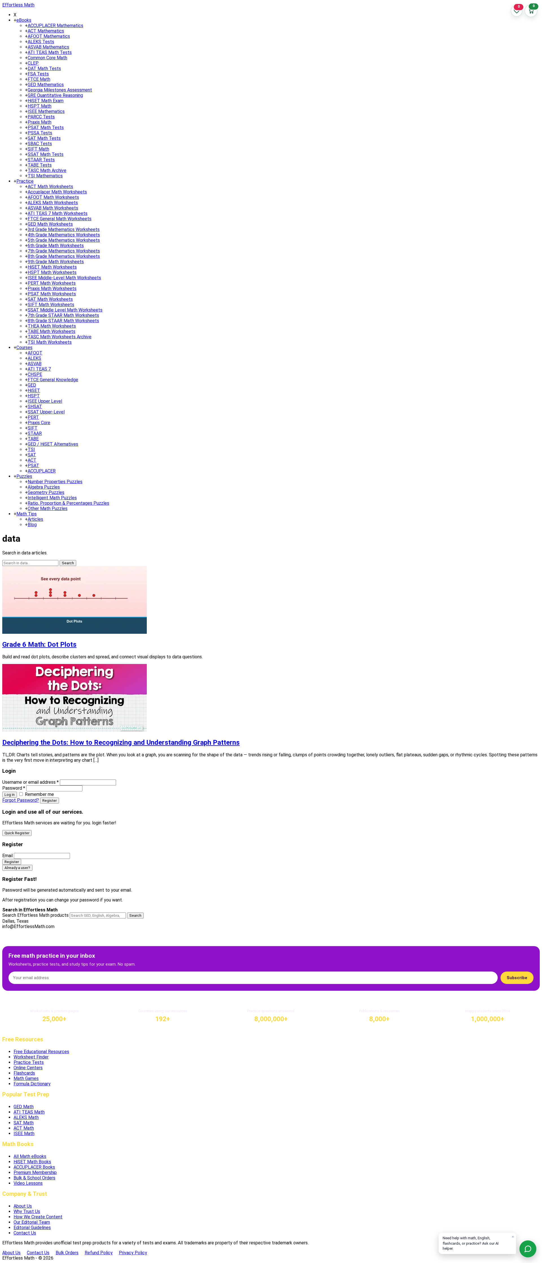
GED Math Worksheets (50, 224)
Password (13, 788)
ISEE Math (24, 1133)
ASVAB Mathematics (48, 47)
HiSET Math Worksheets (52, 267)
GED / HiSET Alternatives (53, 444)
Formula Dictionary (32, 1083)
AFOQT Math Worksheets (53, 197)
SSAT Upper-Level (46, 412)
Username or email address (30, 782)
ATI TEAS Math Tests (50, 52)
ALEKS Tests (41, 41)
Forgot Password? (20, 800)
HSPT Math (39, 106)
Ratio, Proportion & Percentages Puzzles (68, 503)
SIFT (33, 428)
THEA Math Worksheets (52, 326)
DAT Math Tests (44, 68)
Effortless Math (18, 5)
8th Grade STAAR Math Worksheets (63, 320)
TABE (33, 438)
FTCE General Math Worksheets (59, 218)
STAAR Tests (41, 159)
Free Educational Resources (41, 1051)
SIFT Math (38, 149)
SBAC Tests (40, 143)
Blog (32, 524)
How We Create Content (38, 1217)
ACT (32, 460)
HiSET (34, 390)
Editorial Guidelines (32, 1227)
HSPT (34, 396)
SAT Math (24, 1122)
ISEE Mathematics (46, 111)
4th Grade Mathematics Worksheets (64, 235)
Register (49, 800)
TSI (31, 449)
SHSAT (35, 406)
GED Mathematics (46, 84)
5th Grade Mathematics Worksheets (64, 240)
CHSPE (35, 374)
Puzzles (24, 476)
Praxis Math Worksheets (52, 288)
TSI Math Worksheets (50, 342)
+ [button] (15, 20)
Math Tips (26, 514)
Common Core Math (47, 57)
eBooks (23, 20)
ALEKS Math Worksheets (53, 202)
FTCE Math (39, 79)
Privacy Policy (133, 1252)
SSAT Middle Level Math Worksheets (65, 310)
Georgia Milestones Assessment (60, 90)
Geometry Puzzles (46, 492)
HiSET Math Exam (46, 100)
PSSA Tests (40, 133)
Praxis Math (39, 122)
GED (32, 385)
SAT (32, 455)
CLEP (33, 63)
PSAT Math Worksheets (52, 294)
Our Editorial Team (32, 1222)
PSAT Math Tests (46, 127)
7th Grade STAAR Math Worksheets (63, 315)
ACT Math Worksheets (50, 186)
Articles (35, 519)
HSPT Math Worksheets (52, 272)
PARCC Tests (41, 116)
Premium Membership (35, 1172)
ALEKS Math (26, 1117)
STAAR (35, 433)
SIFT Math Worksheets (51, 304)
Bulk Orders (67, 1252)
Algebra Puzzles (44, 487)
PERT (33, 417)
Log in (10, 794)
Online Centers (28, 1067)
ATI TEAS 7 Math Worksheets (58, 213)
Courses (24, 347)
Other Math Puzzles (47, 508)
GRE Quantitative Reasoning (55, 95)
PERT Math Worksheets (52, 283)
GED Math (24, 1106)
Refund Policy (99, 1252)
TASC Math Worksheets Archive (59, 336)
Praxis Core (39, 422)
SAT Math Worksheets (50, 299)
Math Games (26, 1078)
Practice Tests (29, 1062)
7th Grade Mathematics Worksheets (64, 251)
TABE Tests (40, 165)
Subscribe (517, 977)
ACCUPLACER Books (34, 1167)
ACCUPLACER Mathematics (55, 25)
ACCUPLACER (42, 471)
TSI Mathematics (45, 175)
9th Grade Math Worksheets (56, 261)
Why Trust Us (27, 1211)
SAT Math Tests (44, 138)
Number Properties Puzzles (55, 481)
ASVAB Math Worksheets (53, 208)
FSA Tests (38, 74)
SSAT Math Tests (46, 154)
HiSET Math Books (32, 1161)
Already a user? (17, 868)
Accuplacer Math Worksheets (57, 192)
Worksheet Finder (31, 1057)
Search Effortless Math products (35, 915)
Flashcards (24, 1073)
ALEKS (34, 358)
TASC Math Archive (47, 170)
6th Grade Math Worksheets (56, 245)
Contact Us (25, 1233)
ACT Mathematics (46, 31)
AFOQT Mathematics (49, 36)
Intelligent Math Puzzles (52, 497)
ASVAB (34, 363)
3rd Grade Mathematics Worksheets (64, 229)
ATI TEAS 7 (39, 369)
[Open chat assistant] (527, 1248)
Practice (25, 181)
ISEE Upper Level (45, 401)
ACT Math (24, 1128)
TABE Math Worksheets (51, 331)
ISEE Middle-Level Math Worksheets (64, 277)
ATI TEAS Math (29, 1112)
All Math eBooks (30, 1156)
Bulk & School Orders (34, 1178)
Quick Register (17, 833)
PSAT (33, 465)
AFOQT (35, 353)
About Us (23, 1206)
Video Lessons (28, 1183)
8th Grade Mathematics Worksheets (64, 256)
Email (7, 855)
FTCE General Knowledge (53, 379)
